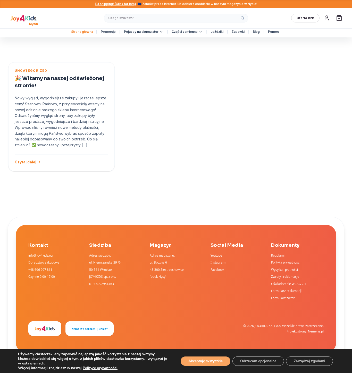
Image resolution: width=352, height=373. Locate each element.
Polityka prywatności (285, 262)
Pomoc (273, 32)
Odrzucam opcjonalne (258, 361)
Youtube (216, 255)
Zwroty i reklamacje (285, 276)
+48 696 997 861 (40, 269)
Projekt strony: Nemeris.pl (305, 331)
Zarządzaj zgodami (309, 361)
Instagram (218, 262)
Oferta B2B (305, 18)
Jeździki (217, 32)
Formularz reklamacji (286, 291)
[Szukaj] (242, 18)
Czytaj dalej (25, 162)
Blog (256, 32)
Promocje (108, 32)
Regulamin (278, 255)
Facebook (217, 269)
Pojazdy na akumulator (141, 32)
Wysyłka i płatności (284, 269)
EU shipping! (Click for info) (115, 4)
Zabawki (238, 32)
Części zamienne (185, 32)
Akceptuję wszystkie (205, 361)
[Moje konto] (327, 18)
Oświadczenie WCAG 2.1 (288, 284)
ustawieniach (33, 363)
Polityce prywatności (100, 368)
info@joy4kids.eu (40, 255)
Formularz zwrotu (283, 298)
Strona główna (82, 32)
